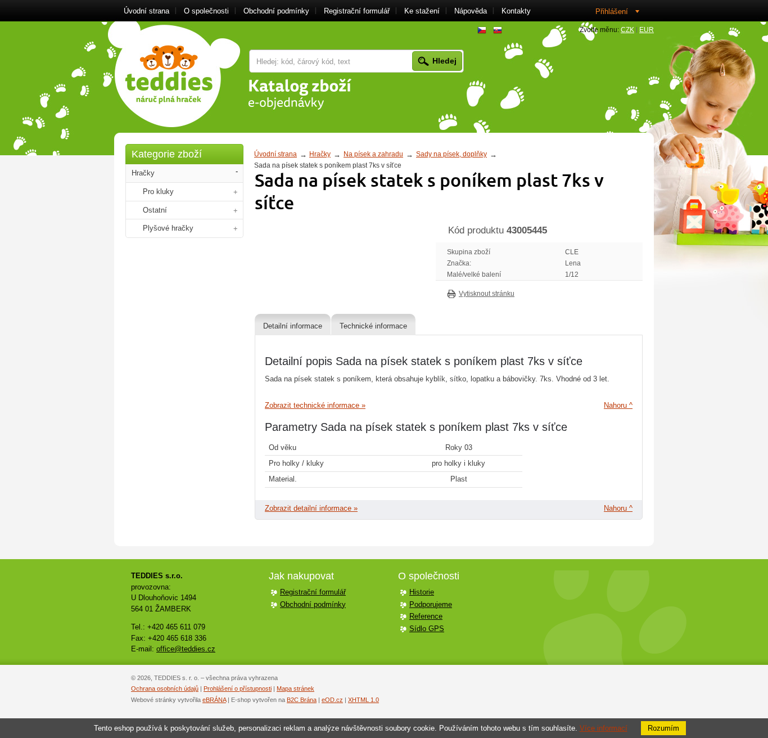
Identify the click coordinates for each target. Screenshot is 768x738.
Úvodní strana (275, 154)
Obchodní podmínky (313, 604)
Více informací (603, 728)
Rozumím (663, 728)
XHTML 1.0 (363, 699)
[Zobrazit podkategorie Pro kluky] (235, 192)
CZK (627, 30)
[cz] (481, 30)
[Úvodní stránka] (174, 74)
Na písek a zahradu (373, 154)
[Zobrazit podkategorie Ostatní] (235, 210)
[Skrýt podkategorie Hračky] (237, 172)
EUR (646, 30)
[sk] (497, 30)
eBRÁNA (214, 699)
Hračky (320, 154)
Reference (425, 616)
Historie (421, 592)
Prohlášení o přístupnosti (238, 688)
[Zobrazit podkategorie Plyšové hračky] (235, 228)
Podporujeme (430, 604)
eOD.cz (332, 699)
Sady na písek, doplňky (451, 154)
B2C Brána (302, 699)
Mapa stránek (295, 688)
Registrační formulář (313, 592)
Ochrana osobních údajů (164, 688)
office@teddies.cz (185, 649)
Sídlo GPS (426, 628)
